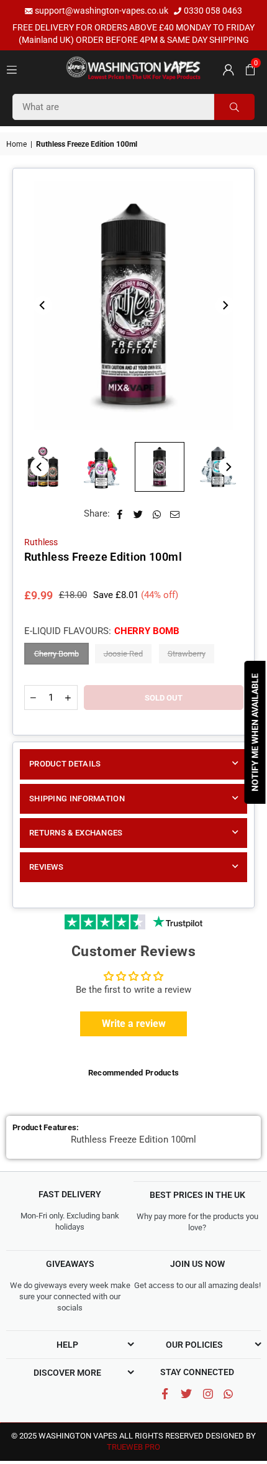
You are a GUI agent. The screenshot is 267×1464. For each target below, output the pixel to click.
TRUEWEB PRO (133, 1447)
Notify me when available (255, 732)
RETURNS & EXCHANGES (76, 832)
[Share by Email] (175, 513)
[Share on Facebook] (120, 513)
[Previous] (43, 305)
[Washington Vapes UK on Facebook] (165, 1394)
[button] (248, 69)
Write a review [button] (134, 1023)
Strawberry (187, 653)
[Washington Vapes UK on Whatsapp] (228, 1393)
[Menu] (12, 69)
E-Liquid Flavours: (101, 631)
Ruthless (41, 542)
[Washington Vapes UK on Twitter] (186, 1394)
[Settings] (226, 69)
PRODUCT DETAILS (65, 763)
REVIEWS (46, 867)
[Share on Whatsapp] (156, 513)
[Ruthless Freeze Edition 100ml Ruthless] (101, 467)
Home (16, 144)
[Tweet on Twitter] (138, 513)
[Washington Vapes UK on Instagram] (208, 1394)
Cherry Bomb (56, 653)
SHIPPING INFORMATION (77, 798)
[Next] (224, 305)
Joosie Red (123, 653)
